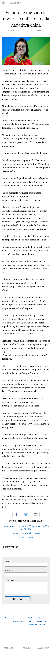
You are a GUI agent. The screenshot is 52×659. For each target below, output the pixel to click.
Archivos (26, 648)
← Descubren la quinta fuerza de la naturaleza (13, 619)
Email (36, 514)
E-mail (14, 571)
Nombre (8, 561)
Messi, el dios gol (26, 537)
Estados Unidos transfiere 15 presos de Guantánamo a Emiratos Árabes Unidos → (38, 621)
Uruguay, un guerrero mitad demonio (26, 533)
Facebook (16, 514)
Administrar (43, 648)
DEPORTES (39, 30)
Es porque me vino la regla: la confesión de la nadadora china (26, 19)
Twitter (26, 514)
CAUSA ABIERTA (14, 3)
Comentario (9, 580)
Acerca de (8, 648)
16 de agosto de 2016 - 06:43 (20, 30)
